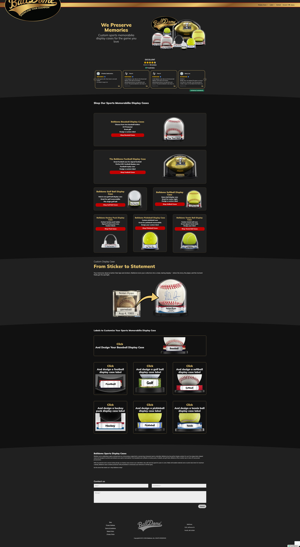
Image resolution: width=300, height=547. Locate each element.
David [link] (187, 73)
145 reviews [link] (153, 65)
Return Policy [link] (110, 531)
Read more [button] (100, 86)
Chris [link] (158, 73)
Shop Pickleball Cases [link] (150, 228)
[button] (205, 79)
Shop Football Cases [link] (128, 172)
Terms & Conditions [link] (110, 528)
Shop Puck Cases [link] (110, 229)
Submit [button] (202, 506)
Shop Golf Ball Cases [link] (110, 205)
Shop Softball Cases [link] (170, 204)
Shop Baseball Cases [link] (127, 135)
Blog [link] (110, 522)
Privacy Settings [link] (110, 525)
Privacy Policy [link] (110, 534)
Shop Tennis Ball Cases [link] (190, 229)
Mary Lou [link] (104, 73)
